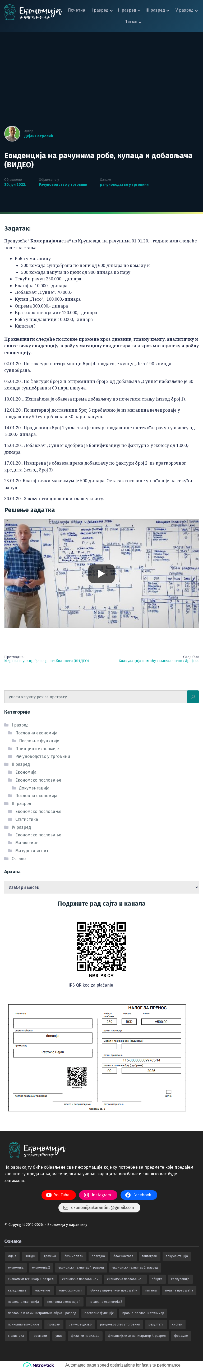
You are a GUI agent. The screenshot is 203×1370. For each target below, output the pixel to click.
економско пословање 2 (80, 1279)
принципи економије (23, 1324)
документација (177, 1256)
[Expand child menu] (111, 10)
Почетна (76, 10)
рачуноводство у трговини (124, 184)
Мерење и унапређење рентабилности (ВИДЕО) (46, 659)
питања (151, 1290)
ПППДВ (30, 1256)
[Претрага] (193, 696)
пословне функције (99, 1313)
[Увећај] (127, 920)
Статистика (26, 819)
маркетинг (42, 1290)
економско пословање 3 (125, 1279)
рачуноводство (80, 1324)
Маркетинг (26, 842)
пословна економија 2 (105, 1302)
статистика (16, 1336)
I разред (99, 10)
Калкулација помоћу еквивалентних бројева (159, 659)
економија (16, 1267)
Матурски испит (31, 850)
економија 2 (41, 1267)
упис (59, 1336)
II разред (127, 10)
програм (54, 1324)
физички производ (85, 1336)
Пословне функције (39, 740)
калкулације (17, 1290)
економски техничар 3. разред (31, 1279)
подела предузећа (179, 1290)
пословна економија (23, 1302)
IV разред (183, 10)
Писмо (130, 21)
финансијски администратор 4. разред (137, 1336)
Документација (34, 788)
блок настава (123, 1256)
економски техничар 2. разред (135, 1267)
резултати (156, 1324)
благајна (98, 1256)
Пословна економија (36, 732)
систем (177, 1324)
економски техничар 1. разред (81, 1267)
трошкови (40, 1336)
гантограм (149, 1256)
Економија (25, 772)
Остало (19, 858)
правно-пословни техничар (143, 1313)
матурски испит (70, 1290)
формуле (181, 1336)
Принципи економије (37, 748)
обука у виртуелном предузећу (113, 1290)
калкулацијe (180, 1279)
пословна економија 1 (63, 1302)
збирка (157, 1279)
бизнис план (73, 1256)
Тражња (50, 1256)
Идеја (12, 1256)
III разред (155, 10)
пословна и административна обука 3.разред (42, 1313)
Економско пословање (38, 780)
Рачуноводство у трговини (63, 184)
